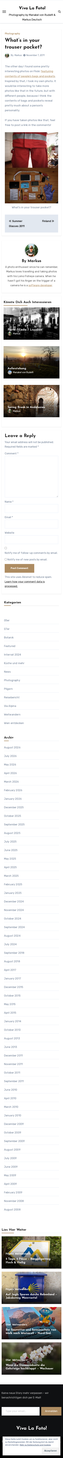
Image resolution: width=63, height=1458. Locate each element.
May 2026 (10, 764)
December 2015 (13, 987)
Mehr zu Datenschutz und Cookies (35, 1445)
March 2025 (11, 875)
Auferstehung (17, 368)
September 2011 (14, 1081)
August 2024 (12, 935)
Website (9, 532)
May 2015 (10, 1004)
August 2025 (12, 833)
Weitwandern (12, 714)
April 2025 (10, 867)
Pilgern (8, 688)
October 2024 (12, 918)
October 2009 (12, 1132)
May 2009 (10, 1175)
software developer (40, 285)
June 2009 (11, 1166)
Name (9, 501)
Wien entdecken (14, 723)
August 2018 (12, 961)
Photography (12, 34)
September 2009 (14, 1141)
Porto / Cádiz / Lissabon (25, 329)
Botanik (9, 637)
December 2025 (14, 807)
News (7, 671)
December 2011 (13, 1055)
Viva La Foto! (32, 8)
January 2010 (12, 1115)
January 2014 (12, 1021)
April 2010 (10, 1098)
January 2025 (12, 892)
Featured (10, 646)
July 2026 (10, 756)
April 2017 (10, 970)
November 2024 (14, 910)
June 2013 (10, 1047)
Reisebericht (12, 697)
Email (9, 517)
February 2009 (13, 1192)
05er (7, 620)
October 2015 (12, 995)
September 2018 (14, 952)
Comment (11, 453)
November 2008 (14, 1201)
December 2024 (14, 901)
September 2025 (14, 824)
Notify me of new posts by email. (27, 559)
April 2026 (10, 773)
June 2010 (10, 1089)
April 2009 (10, 1183)
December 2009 (14, 1124)
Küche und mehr (14, 663)
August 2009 (12, 1149)
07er (7, 629)
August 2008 (12, 1209)
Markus (18, 55)
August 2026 (12, 747)
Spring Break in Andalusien (26, 407)
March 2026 (11, 781)
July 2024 (10, 944)
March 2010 (11, 1106)
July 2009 (10, 1158)
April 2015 (10, 1012)
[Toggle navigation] (4, 12)
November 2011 (13, 1064)
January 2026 (13, 798)
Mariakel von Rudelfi (23, 372)
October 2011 (12, 1072)
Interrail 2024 (12, 654)
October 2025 (12, 815)
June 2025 (11, 850)
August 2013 (12, 1038)
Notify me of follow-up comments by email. (31, 552)
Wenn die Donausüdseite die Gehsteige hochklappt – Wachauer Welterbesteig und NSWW (29, 1369)
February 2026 (13, 790)
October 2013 (12, 1029)
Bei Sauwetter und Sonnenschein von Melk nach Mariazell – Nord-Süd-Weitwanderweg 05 (31, 1333)
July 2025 (10, 841)
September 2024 (14, 927)
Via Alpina (10, 706)
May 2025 (10, 858)
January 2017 (12, 978)
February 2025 (13, 884)
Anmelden (51, 1411)
